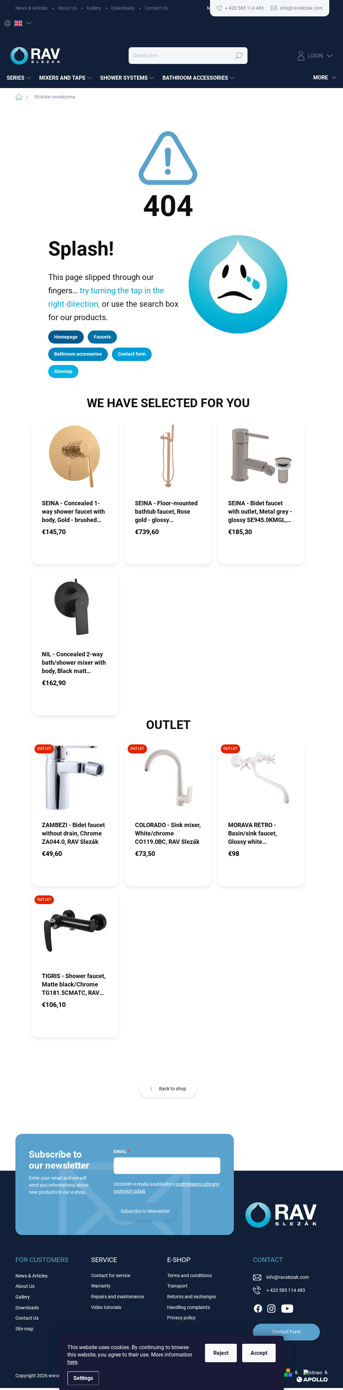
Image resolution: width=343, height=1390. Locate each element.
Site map (24, 1328)
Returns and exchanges (191, 1296)
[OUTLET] (75, 781)
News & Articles (31, 8)
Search (238, 55)
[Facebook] (258, 1307)
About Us (67, 8)
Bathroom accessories (78, 354)
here (72, 1362)
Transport (177, 1286)
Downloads (123, 8)
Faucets (102, 337)
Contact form (132, 354)
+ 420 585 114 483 (285, 1290)
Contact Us (156, 8)
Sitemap (63, 371)
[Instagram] (271, 1307)
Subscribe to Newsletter (145, 1211)
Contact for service (110, 1275)
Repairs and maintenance (117, 1296)
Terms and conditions (189, 1275)
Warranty (101, 1286)
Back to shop (172, 1088)
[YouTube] (287, 1307)
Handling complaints (188, 1307)
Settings (83, 1378)
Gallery (94, 8)
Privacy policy (181, 1317)
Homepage (66, 337)
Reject (220, 1353)
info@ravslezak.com (287, 1277)
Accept (259, 1353)
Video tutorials (106, 1307)
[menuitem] (19, 78)
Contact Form (286, 1331)
